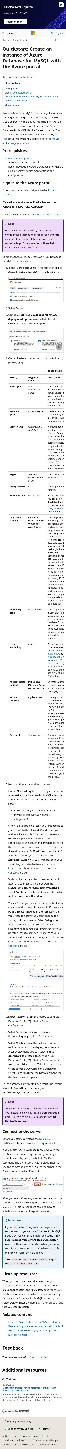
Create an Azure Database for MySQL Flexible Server (32, 96)
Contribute (8, 1440)
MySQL (25, 40)
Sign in (60, 33)
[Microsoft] (33, 33)
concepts (13, 872)
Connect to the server (16, 100)
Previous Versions (29, 1436)
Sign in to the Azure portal (18, 92)
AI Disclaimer (9, 1436)
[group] (36, 577)
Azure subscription (19, 158)
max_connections (56, 508)
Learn (6, 40)
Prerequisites (12, 88)
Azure (16, 40)
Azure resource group (47, 214)
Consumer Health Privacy (43, 1440)
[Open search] (52, 33)
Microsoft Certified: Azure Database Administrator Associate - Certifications (29, 1389)
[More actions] (61, 40)
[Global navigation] (3, 33)
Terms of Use (9, 1444)
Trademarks (25, 1444)
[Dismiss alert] (61, 4)
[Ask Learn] (55, 40)
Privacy (20, 1440)
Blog (44, 1436)
